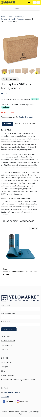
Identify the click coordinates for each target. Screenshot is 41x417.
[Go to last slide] (4, 72)
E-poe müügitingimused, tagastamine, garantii (18, 380)
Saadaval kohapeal (26, 117)
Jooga (20, 19)
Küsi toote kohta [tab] (29, 124)
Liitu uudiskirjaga (9, 329)
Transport (4, 367)
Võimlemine (12, 19)
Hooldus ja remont (8, 341)
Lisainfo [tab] (17, 124)
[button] (38, 2)
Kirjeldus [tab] (7, 124)
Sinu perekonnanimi (8, 314)
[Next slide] (36, 72)
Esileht (3, 17)
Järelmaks (5, 349)
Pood (10, 17)
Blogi (3, 371)
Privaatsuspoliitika (7, 375)
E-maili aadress (6, 322)
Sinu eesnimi (5, 306)
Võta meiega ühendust (11, 392)
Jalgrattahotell (6, 345)
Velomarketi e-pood (8, 362)
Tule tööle (5, 397)
